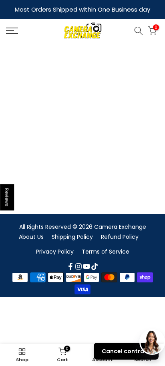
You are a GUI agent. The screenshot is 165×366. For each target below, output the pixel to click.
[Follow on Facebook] (70, 266)
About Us (31, 237)
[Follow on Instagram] (78, 266)
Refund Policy (120, 237)
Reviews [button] (7, 197)
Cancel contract (126, 351)
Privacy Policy (55, 252)
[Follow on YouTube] (86, 266)
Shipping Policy (72, 237)
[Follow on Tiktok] (94, 266)
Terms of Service (105, 252)
